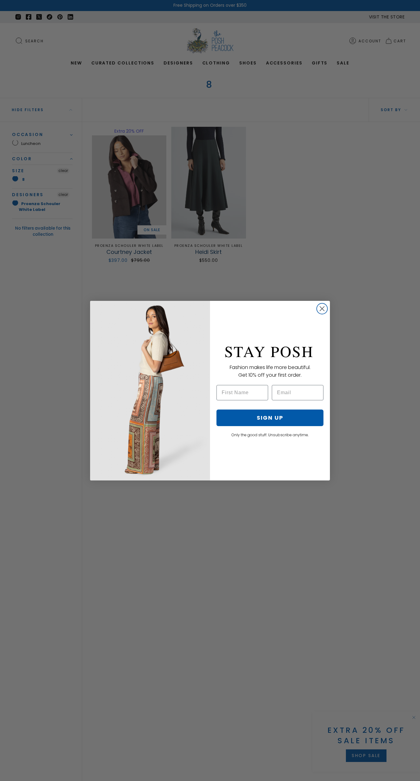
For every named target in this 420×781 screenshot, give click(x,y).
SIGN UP (270, 418)
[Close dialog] (322, 308)
